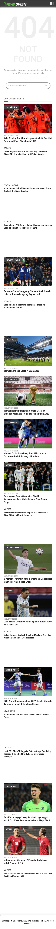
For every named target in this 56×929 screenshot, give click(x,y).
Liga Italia (11, 340)
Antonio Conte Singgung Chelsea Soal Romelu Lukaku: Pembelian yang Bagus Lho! (27, 293)
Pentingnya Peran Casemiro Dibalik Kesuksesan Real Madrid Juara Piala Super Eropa (25, 499)
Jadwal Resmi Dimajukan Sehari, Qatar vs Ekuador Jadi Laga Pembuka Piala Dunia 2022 (26, 412)
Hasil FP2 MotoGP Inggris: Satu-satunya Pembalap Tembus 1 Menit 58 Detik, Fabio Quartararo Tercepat (27, 754)
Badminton (11, 670)
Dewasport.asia (9, 921)
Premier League (11, 185)
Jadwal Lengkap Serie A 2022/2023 (21, 370)
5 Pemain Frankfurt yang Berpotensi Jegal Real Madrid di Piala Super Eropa (28, 580)
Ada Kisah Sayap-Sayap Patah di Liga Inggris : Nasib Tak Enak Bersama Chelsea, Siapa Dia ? (27, 819)
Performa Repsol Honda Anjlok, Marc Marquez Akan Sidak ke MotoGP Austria (26, 514)
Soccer (7, 148)
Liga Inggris (9, 711)
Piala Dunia (11, 107)
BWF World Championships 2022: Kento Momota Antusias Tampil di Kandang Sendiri (28, 703)
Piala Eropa (11, 422)
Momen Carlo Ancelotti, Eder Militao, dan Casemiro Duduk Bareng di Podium (25, 455)
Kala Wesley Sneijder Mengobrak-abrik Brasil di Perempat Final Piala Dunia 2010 (28, 140)
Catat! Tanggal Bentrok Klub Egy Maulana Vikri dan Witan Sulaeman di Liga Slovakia (27, 636)
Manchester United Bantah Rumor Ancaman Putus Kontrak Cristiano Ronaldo (27, 189)
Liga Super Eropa (14, 548)
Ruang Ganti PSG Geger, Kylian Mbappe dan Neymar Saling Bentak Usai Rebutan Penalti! (28, 226)
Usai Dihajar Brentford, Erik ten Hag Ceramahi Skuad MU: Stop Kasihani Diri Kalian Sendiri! (25, 153)
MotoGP (7, 509)
